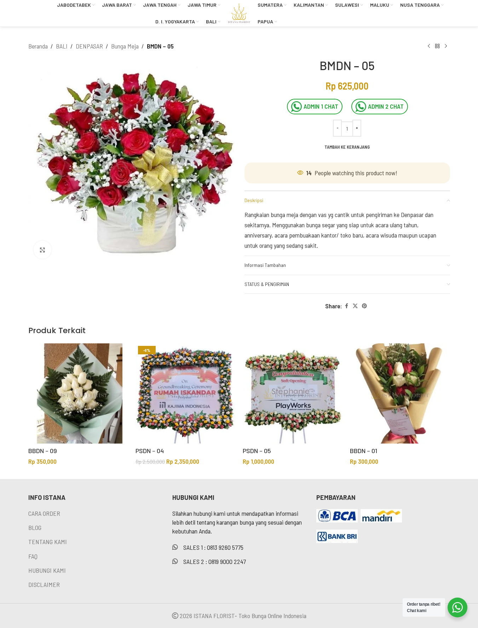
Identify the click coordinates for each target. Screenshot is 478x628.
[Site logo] (239, 12)
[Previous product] (429, 46)
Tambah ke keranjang (347, 147)
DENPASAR (89, 46)
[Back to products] (437, 46)
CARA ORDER (44, 513)
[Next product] (446, 46)
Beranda (38, 46)
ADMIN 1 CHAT (321, 106)
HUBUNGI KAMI (47, 570)
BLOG (34, 527)
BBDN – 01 (363, 451)
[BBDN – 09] (78, 393)
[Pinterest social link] (364, 306)
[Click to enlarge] (42, 249)
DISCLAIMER (44, 584)
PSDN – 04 (150, 451)
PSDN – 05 (257, 451)
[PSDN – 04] (186, 393)
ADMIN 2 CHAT (386, 106)
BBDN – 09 (42, 451)
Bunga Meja (125, 46)
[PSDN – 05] (293, 393)
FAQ (33, 556)
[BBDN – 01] (400, 393)
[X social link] (355, 306)
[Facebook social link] (346, 306)
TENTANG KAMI (47, 542)
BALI (62, 46)
